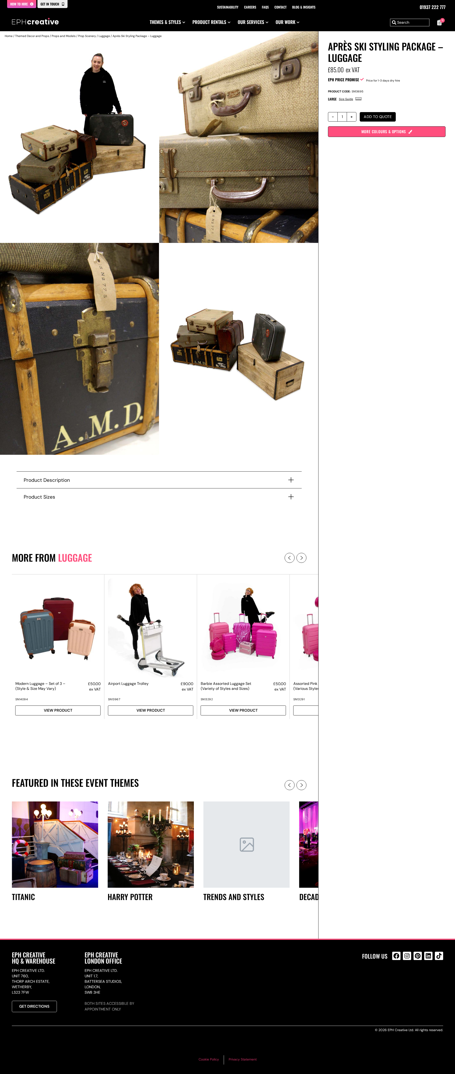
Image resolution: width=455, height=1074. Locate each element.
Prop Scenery (87, 36)
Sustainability (227, 7)
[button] (290, 558)
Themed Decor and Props (32, 36)
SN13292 (207, 699)
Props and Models (64, 36)
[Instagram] (407, 956)
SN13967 (114, 699)
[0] (439, 22)
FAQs (265, 7)
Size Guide (346, 99)
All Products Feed (397, 976)
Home (9, 36)
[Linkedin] (428, 956)
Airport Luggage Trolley (128, 683)
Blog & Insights (303, 7)
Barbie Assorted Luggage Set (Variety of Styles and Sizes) (226, 686)
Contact (280, 7)
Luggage (104, 36)
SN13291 (299, 699)
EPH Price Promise (343, 79)
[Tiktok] (439, 956)
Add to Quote (378, 116)
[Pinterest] (418, 956)
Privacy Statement (243, 1059)
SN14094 (21, 699)
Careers (250, 7)
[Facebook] (396, 956)
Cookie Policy (209, 1059)
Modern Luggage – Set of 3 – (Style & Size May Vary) (40, 686)
